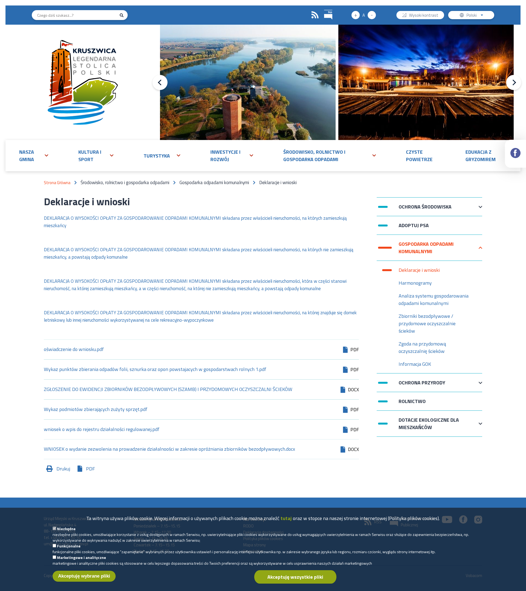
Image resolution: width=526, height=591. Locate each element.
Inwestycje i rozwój (225, 155)
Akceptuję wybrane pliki (84, 576)
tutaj (286, 518)
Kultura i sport (89, 155)
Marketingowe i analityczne (81, 557)
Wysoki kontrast (423, 15)
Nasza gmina (26, 155)
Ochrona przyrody (422, 385)
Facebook (515, 153)
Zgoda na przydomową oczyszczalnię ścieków (422, 347)
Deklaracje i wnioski (419, 270)
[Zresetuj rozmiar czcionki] (363, 15)
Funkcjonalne (69, 546)
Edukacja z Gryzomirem (480, 155)
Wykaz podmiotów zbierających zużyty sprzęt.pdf (95, 409)
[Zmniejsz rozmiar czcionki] (372, 15)
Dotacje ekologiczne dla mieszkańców (429, 423)
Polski (476, 15)
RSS (315, 15)
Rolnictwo (412, 401)
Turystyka (157, 155)
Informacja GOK (415, 364)
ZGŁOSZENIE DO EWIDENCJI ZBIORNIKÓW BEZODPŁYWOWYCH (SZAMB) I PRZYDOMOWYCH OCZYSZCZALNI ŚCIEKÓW (168, 389)
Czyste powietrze (419, 155)
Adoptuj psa (414, 228)
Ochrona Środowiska (425, 209)
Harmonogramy (415, 283)
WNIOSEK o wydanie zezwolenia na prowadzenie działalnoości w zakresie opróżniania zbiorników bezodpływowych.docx (169, 449)
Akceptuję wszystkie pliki (295, 577)
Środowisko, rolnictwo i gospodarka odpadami (314, 155)
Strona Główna (57, 182)
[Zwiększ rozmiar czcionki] (355, 15)
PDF (90, 468)
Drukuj (63, 468)
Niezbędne (66, 529)
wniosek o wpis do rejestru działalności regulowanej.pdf (101, 429)
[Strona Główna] (83, 82)
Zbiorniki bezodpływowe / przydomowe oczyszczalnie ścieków (427, 323)
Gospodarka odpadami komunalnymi (426, 247)
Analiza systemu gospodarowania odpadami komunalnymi (433, 299)
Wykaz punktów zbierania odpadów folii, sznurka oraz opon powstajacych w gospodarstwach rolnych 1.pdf (155, 369)
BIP (328, 15)
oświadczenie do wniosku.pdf (74, 349)
